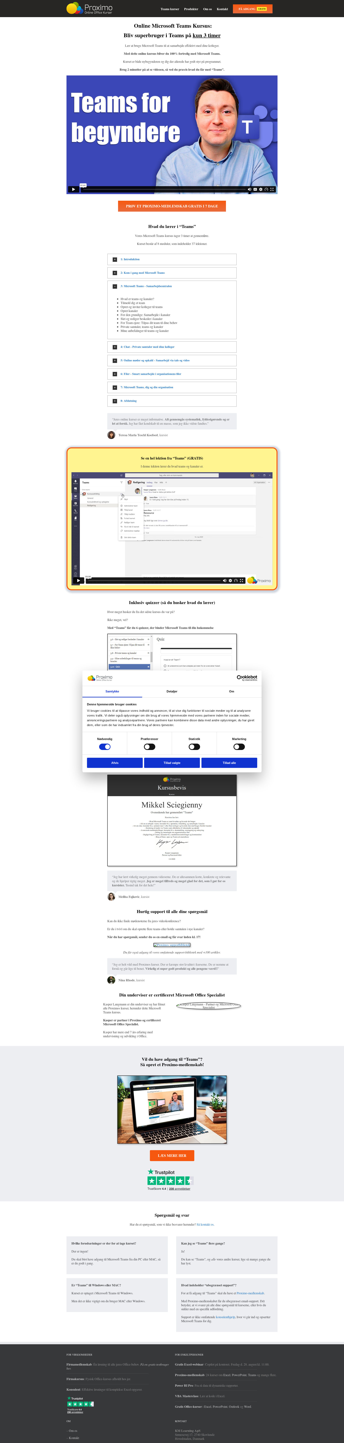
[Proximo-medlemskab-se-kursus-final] (172, 1077)
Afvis (114, 763)
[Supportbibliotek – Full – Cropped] (172, 945)
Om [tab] (231, 691)
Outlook (234, 1406)
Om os (73, 1430)
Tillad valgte (172, 763)
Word (247, 1406)
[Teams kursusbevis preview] (172, 776)
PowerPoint (239, 1375)
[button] (172, 259)
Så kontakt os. (205, 1224)
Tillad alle (229, 763)
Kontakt (74, 1438)
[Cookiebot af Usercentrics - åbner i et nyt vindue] (239, 678)
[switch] (149, 747)
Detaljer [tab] (172, 691)
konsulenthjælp (225, 1317)
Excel (226, 1375)
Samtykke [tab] (112, 691)
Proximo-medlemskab (250, 1293)
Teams (252, 1375)
